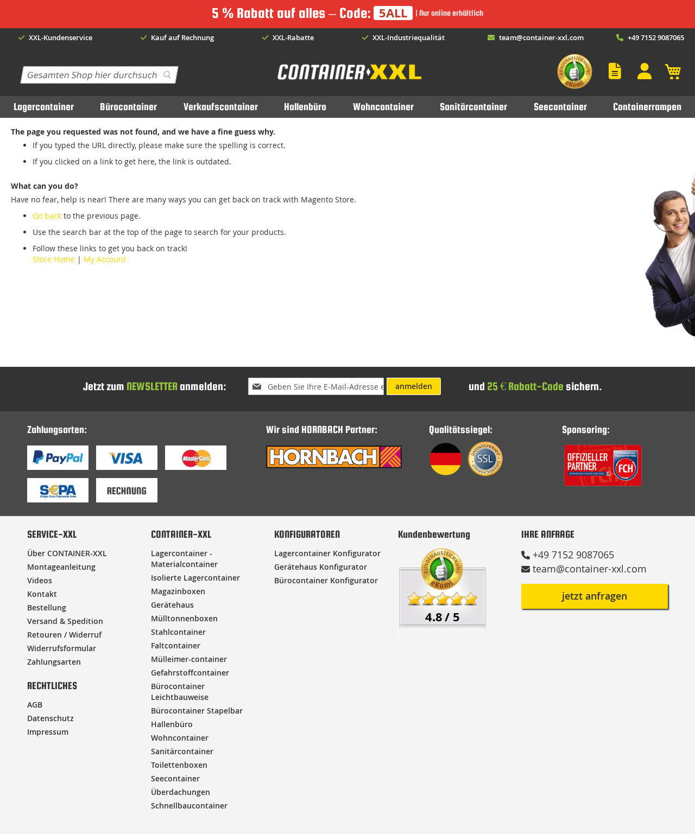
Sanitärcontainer (473, 106)
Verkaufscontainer (221, 106)
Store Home (54, 259)
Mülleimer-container (189, 659)
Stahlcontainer (178, 632)
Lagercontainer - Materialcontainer (184, 558)
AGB (34, 704)
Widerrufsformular (61, 648)
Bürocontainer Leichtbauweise (179, 691)
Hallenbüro (305, 106)
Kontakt (42, 594)
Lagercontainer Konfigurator (327, 553)
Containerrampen (647, 106)
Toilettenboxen (179, 765)
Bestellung (46, 607)
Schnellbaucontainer (189, 805)
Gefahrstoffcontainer (190, 672)
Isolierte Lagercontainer (195, 577)
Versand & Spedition (65, 621)
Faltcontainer (175, 645)
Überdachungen (180, 792)
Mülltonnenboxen (184, 618)
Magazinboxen (178, 591)
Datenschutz (50, 718)
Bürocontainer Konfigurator (326, 580)
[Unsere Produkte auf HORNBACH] (334, 465)
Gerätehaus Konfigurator (320, 567)
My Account (105, 259)
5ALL (393, 13)
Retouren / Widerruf (64, 634)
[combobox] (99, 75)
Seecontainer (560, 106)
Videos (39, 580)
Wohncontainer (383, 106)
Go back (47, 216)
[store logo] (348, 79)
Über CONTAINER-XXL (67, 553)
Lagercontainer (44, 106)
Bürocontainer (128, 106)
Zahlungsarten (54, 662)
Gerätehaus (172, 605)
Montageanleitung (61, 567)
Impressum (47, 732)
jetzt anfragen (594, 595)
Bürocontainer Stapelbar (197, 710)
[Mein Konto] (647, 71)
